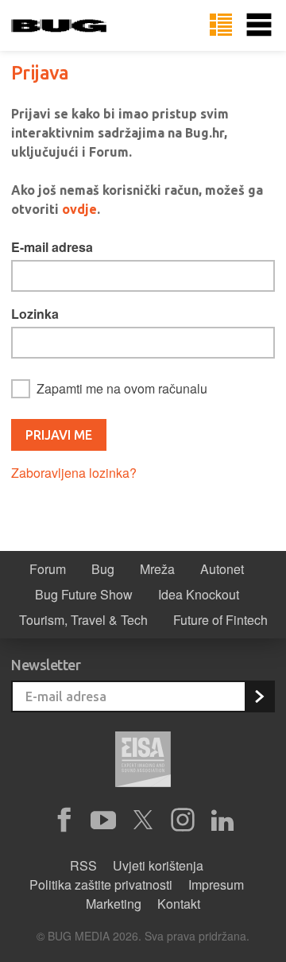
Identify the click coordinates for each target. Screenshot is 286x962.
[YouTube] (103, 820)
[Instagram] (183, 820)
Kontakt (178, 903)
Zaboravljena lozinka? (74, 473)
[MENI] (259, 25)
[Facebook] (63, 820)
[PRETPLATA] (259, 696)
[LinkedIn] (222, 820)
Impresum (216, 884)
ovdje (79, 209)
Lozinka (35, 314)
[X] (143, 820)
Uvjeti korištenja (158, 865)
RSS (83, 865)
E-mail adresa (52, 247)
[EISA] (143, 761)
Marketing (113, 903)
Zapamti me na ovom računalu (122, 388)
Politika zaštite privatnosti (100, 884)
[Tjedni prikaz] (221, 25)
